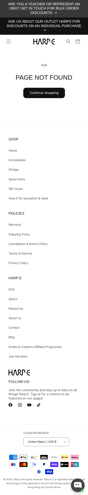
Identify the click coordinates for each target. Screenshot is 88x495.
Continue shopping (44, 93)
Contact (14, 327)
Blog (12, 337)
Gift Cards (16, 188)
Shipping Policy (19, 234)
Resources (16, 308)
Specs (13, 299)
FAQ (12, 289)
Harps (13, 150)
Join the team (18, 356)
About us (15, 318)
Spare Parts (17, 179)
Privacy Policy (18, 263)
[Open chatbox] (78, 485)
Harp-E (17, 479)
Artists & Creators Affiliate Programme (35, 347)
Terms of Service (20, 253)
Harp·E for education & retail (28, 198)
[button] (8, 41)
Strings (13, 169)
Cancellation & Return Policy (28, 244)
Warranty (15, 224)
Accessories (17, 160)
